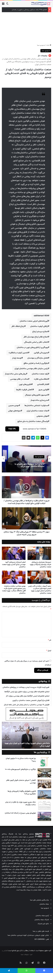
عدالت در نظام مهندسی (19, 379)
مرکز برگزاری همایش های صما (39, 900)
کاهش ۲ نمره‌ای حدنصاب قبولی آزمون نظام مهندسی (21, 781)
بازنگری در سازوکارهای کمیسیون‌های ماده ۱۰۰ (20, 769)
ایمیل (48, 650)
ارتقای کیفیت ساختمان (39, 326)
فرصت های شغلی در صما (41, 931)
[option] (26, 458)
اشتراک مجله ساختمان (42, 919)
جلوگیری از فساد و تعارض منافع (36, 363)
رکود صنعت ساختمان (40, 373)
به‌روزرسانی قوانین (41, 352)
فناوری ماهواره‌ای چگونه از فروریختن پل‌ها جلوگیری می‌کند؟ (22, 792)
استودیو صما (41, 45)
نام (49, 640)
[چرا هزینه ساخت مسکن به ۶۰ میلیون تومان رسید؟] (44, 761)
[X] (42, 438)
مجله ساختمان (44, 904)
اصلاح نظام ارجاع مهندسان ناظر (36, 336)
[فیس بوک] (47, 438)
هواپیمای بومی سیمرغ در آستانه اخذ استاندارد (20, 813)
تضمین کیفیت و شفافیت (18, 352)
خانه (48, 45)
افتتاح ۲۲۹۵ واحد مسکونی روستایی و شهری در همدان (29, 9)
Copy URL (12, 428)
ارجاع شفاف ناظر (17, 326)
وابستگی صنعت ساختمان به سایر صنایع (33, 421)
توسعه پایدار (17, 358)
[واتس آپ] (38, 438)
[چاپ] (24, 438)
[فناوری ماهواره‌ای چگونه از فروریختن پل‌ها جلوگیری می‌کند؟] (44, 794)
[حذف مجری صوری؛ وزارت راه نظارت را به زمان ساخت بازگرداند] (44, 805)
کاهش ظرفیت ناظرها (24, 389)
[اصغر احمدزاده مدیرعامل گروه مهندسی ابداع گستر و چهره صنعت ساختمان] (14, 553)
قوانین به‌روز (43, 389)
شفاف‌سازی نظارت (41, 379)
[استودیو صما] (41, 3)
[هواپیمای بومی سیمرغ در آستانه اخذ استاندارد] (44, 816)
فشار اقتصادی (42, 384)
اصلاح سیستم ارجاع (40, 331)
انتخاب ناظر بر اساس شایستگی (36, 342)
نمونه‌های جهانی (14, 410)
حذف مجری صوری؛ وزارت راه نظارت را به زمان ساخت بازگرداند (20, 803)
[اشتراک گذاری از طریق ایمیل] (28, 438)
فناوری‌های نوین (25, 384)
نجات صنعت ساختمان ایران (37, 410)
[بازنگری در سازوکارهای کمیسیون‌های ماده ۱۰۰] (44, 772)
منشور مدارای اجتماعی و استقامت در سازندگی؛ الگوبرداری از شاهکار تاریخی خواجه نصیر (27, 745)
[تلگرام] (33, 438)
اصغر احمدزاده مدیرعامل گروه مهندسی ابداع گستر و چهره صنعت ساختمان (14, 564)
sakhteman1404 (41, 315)
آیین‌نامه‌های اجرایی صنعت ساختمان (34, 321)
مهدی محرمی (13, 405)
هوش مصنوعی (42, 416)
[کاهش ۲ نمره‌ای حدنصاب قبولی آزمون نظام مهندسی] (44, 783)
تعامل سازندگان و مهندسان (37, 358)
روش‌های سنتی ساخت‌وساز (15, 373)
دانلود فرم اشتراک (43, 924)
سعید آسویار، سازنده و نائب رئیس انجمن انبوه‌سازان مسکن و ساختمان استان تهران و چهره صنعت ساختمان (39, 590)
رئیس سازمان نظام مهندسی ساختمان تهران (31, 368)
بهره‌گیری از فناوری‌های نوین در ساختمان (32, 347)
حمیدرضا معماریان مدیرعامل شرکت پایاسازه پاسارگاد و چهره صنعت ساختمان (40, 564)
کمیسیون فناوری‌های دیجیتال (36, 395)
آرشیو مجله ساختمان (42, 915)
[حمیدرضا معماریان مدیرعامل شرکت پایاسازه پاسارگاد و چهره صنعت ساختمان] (39, 553)
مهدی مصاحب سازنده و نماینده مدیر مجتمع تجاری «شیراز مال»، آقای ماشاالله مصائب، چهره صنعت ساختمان (14, 590)
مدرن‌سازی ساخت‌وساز (39, 400)
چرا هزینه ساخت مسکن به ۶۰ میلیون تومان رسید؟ (21, 759)
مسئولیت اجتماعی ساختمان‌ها (36, 405)
